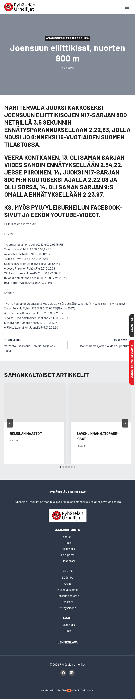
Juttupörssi (67, 554)
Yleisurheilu (67, 548)
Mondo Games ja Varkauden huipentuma (105, 343)
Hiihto (68, 542)
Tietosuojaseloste (67, 595)
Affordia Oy (78, 690)
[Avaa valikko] (127, 7)
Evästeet (67, 601)
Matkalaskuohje (67, 589)
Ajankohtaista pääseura (67, 38)
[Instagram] (72, 673)
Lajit (67, 618)
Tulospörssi (67, 560)
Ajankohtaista (67, 530)
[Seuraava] (125, 423)
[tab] (60, 467)
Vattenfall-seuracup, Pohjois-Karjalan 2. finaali (30, 345)
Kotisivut (45, 690)
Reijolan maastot (26, 433)
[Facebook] (63, 673)
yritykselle (55, 690)
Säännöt (67, 577)
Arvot (67, 583)
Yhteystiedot (67, 608)
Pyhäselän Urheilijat (67, 492)
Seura (68, 571)
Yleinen (67, 536)
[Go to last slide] (10, 423)
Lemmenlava (67, 642)
